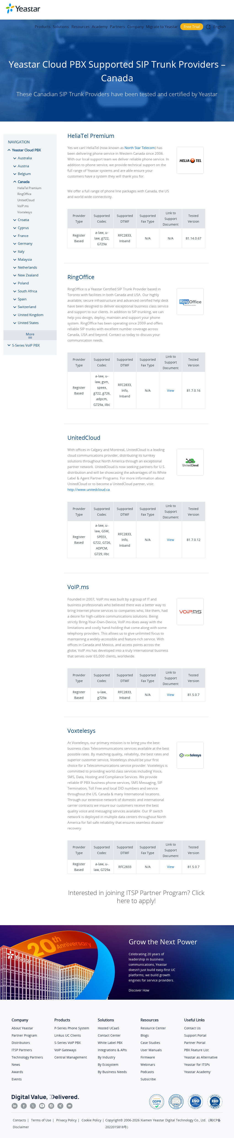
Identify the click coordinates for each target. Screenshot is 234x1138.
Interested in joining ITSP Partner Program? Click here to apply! (136, 897)
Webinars (148, 1064)
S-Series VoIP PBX (67, 1042)
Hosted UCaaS (108, 1028)
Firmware (148, 1057)
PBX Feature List (196, 1050)
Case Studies (150, 1042)
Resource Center (153, 1028)
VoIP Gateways (65, 1050)
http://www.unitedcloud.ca (88, 489)
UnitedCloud (26, 200)
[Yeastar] (23, 8)
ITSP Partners (22, 1050)
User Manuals (151, 1050)
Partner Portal (194, 1042)
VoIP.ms (23, 206)
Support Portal (195, 1035)
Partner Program (24, 1035)
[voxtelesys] (190, 743)
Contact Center (109, 1035)
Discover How (139, 990)
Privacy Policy (66, 1120)
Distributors (21, 1042)
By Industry (106, 1057)
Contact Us (192, 1028)
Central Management (70, 1057)
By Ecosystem (108, 1064)
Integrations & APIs (112, 1050)
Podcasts (147, 1072)
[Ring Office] (190, 289)
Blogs (145, 1035)
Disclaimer (21, 1127)
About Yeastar (22, 1028)
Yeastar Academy (197, 1072)
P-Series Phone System (71, 1028)
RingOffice (24, 194)
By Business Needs (112, 1072)
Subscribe (148, 1079)
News (16, 1064)
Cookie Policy (91, 1120)
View (170, 390)
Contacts (19, 1120)
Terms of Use (41, 1120)
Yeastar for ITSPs (197, 1064)
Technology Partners (27, 1057)
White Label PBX (110, 1042)
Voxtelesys (24, 212)
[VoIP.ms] (190, 599)
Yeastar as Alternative (201, 1057)
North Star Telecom (140, 147)
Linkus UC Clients (67, 1035)
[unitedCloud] (190, 450)
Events (17, 1079)
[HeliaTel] (190, 148)
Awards (17, 1072)
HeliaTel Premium (29, 188)
